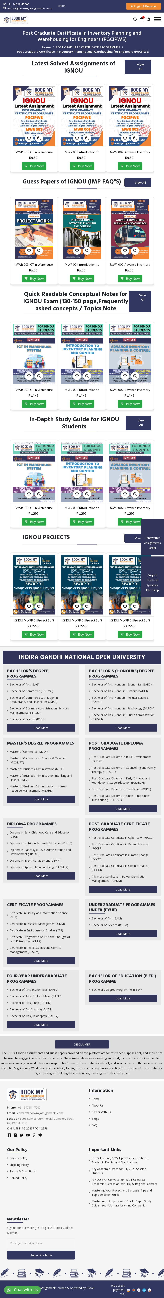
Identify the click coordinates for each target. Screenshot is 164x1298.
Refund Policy (18, 1178)
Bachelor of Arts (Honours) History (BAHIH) (120, 691)
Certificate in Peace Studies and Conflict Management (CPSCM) (35, 950)
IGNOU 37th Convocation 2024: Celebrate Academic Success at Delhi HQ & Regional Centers (124, 1182)
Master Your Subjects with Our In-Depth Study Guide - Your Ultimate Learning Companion (121, 1203)
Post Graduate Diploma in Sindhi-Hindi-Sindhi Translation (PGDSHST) (121, 798)
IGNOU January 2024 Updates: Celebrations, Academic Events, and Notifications (120, 1160)
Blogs (95, 1118)
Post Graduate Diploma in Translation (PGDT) (121, 789)
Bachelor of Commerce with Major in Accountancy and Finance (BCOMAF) (34, 700)
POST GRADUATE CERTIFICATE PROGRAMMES (88, 47)
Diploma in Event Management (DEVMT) (36, 860)
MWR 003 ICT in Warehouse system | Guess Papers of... (130, 266)
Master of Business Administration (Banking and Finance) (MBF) (41, 778)
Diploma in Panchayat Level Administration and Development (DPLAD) (40, 852)
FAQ (94, 1125)
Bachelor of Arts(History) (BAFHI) (31, 1009)
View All (140, 66)
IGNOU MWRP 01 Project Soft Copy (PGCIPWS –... (34, 622)
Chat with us (24, 1289)
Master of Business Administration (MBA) (36, 769)
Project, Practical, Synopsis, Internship (152, 582)
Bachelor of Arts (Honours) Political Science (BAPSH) (120, 700)
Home (46, 47)
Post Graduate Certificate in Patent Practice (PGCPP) (120, 846)
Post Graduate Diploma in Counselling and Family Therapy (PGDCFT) (124, 770)
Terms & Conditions (23, 1171)
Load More (41, 728)
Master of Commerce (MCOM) (29, 752)
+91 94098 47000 (18, 4)
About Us (98, 1105)
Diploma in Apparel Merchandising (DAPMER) (39, 867)
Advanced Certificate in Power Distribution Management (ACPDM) (119, 879)
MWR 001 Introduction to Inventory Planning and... (34, 154)
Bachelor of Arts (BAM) (107, 918)
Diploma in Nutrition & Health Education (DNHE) (41, 843)
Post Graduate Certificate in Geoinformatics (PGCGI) (120, 868)
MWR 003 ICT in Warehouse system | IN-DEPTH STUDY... (130, 509)
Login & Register (145, 6)
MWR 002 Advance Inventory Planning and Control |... (82, 154)
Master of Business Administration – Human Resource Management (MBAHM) (38, 788)
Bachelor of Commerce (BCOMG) (31, 691)
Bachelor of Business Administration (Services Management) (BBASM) (39, 710)
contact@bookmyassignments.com (29, 8)
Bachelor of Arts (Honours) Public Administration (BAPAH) (123, 717)
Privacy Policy (18, 1158)
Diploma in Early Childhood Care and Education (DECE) (40, 834)
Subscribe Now (41, 1255)
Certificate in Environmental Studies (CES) (36, 930)
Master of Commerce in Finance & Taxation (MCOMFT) (38, 760)
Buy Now (36, 166)
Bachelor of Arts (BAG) (24, 684)
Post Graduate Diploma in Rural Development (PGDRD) (121, 759)
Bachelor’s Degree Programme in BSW (117, 989)
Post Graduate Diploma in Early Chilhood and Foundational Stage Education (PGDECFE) (121, 780)
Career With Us (101, 1112)
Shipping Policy (19, 1165)
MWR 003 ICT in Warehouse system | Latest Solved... (130, 154)
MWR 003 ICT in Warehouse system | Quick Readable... (130, 391)
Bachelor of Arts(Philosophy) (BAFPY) (34, 1016)
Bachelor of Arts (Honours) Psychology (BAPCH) (123, 708)
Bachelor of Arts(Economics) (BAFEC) (34, 989)
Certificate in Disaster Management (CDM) (37, 924)
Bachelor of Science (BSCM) (110, 925)
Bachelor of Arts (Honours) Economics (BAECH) (122, 684)
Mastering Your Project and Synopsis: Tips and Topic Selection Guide (122, 1192)
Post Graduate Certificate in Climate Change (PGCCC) (120, 857)
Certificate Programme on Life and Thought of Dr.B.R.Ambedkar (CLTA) (40, 939)
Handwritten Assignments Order (152, 543)
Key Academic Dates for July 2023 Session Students (119, 1171)
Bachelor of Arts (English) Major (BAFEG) (36, 996)
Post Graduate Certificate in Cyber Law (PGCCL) (122, 837)
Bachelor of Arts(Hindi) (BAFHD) (30, 1003)
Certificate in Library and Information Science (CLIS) (39, 915)
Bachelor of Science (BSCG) (27, 719)
